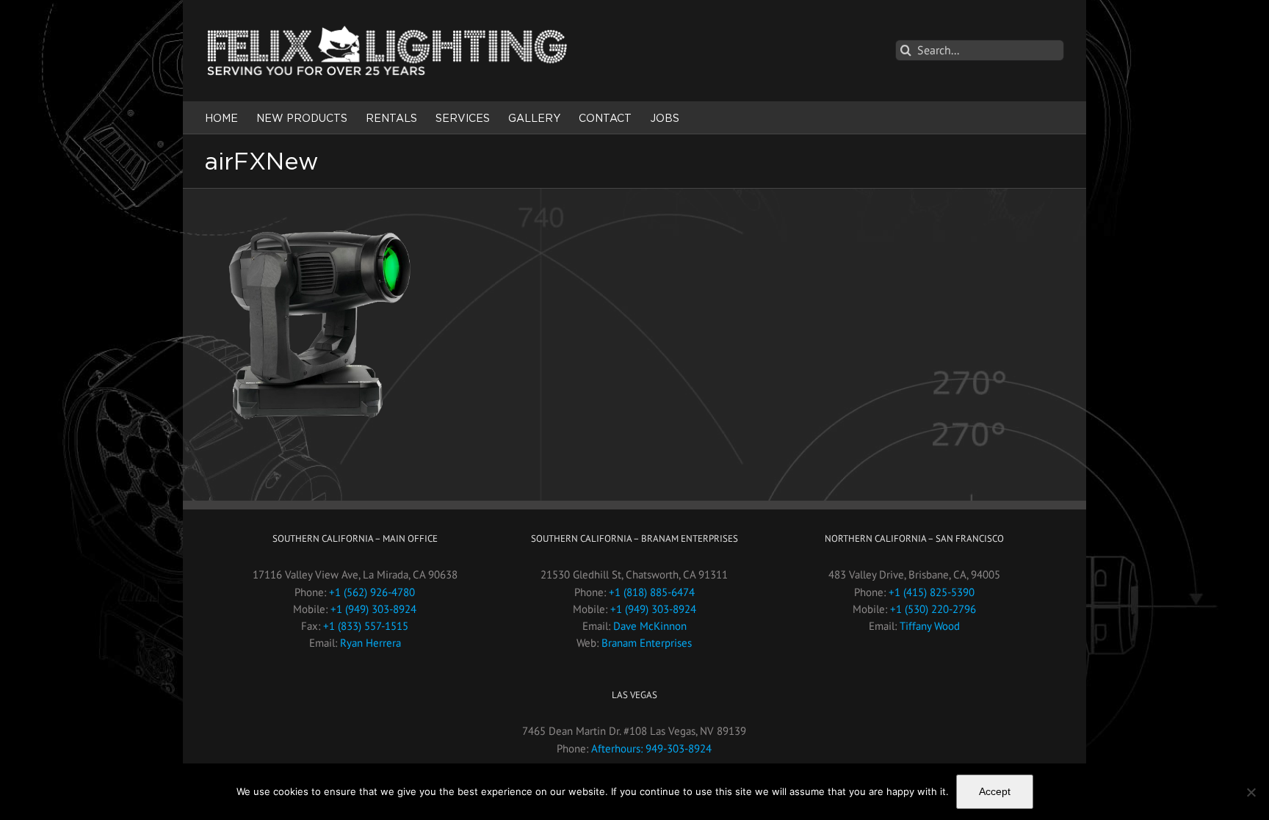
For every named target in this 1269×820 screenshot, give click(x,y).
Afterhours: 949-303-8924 (651, 748)
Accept (994, 791)
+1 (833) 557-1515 (365, 626)
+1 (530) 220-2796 (933, 609)
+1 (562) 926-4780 (372, 592)
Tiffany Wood (930, 626)
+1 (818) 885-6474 (652, 592)
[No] (1250, 792)
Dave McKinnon (650, 626)
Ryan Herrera (370, 643)
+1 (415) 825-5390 (932, 592)
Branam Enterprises (646, 643)
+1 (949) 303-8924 (373, 609)
